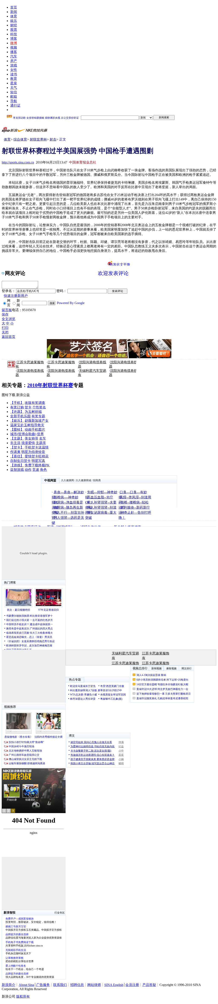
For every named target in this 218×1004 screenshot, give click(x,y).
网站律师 (94, 985)
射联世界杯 (38, 139)
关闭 (5, 332)
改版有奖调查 (35, 403)
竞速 (35, 469)
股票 (13, 29)
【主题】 (17, 438)
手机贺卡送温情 (37, 447)
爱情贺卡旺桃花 (37, 456)
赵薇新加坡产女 (37, 420)
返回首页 (8, 336)
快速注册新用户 (16, 296)
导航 (13, 101)
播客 (13, 52)
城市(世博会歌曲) (23, 434)
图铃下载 (8, 395)
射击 (53, 139)
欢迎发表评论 (113, 273)
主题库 (41, 443)
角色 (43, 469)
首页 (13, 7)
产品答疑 (149, 985)
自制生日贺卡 (20, 461)
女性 (13, 70)
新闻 (13, 12)
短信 (13, 92)
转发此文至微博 (120, 264)
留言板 (7, 310)
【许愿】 (17, 411)
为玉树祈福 (33, 411)
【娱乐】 (17, 420)
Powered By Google (71, 303)
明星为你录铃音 (33, 452)
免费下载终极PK (37, 465)
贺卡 (28, 407)
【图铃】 (17, 429)
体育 (13, 16)
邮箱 (13, 96)
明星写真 (38, 461)
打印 (5, 328)
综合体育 (20, 139)
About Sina (26, 985)
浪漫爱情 (28, 443)
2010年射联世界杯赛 (50, 385)
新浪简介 (8, 985)
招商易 (97, 480)
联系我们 (60, 985)
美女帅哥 (31, 438)
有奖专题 (38, 416)
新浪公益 (23, 395)
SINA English (113, 985)
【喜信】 (17, 456)
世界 (40, 434)
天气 (13, 87)
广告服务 (43, 985)
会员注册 (132, 985)
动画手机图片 (35, 429)
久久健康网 (67, 480)
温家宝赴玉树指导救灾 (27, 425)
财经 (13, 25)
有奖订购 (17, 407)
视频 (13, 47)
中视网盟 (50, 480)
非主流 (15, 443)
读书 (13, 74)
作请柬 (15, 452)
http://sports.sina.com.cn (18, 162)
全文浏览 (8, 319)
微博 (13, 43)
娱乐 (13, 21)
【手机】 (17, 403)
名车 (42, 438)
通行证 (15, 105)
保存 (5, 314)
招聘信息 (77, 985)
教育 (13, 78)
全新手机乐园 (20, 416)
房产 (13, 61)
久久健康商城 (83, 480)
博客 (13, 38)
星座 (13, 83)
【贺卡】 (17, 447)
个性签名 (39, 407)
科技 (13, 34)
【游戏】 (17, 465)
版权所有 (23, 996)
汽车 (13, 56)
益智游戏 (17, 469)
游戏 (13, 65)
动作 (28, 469)
